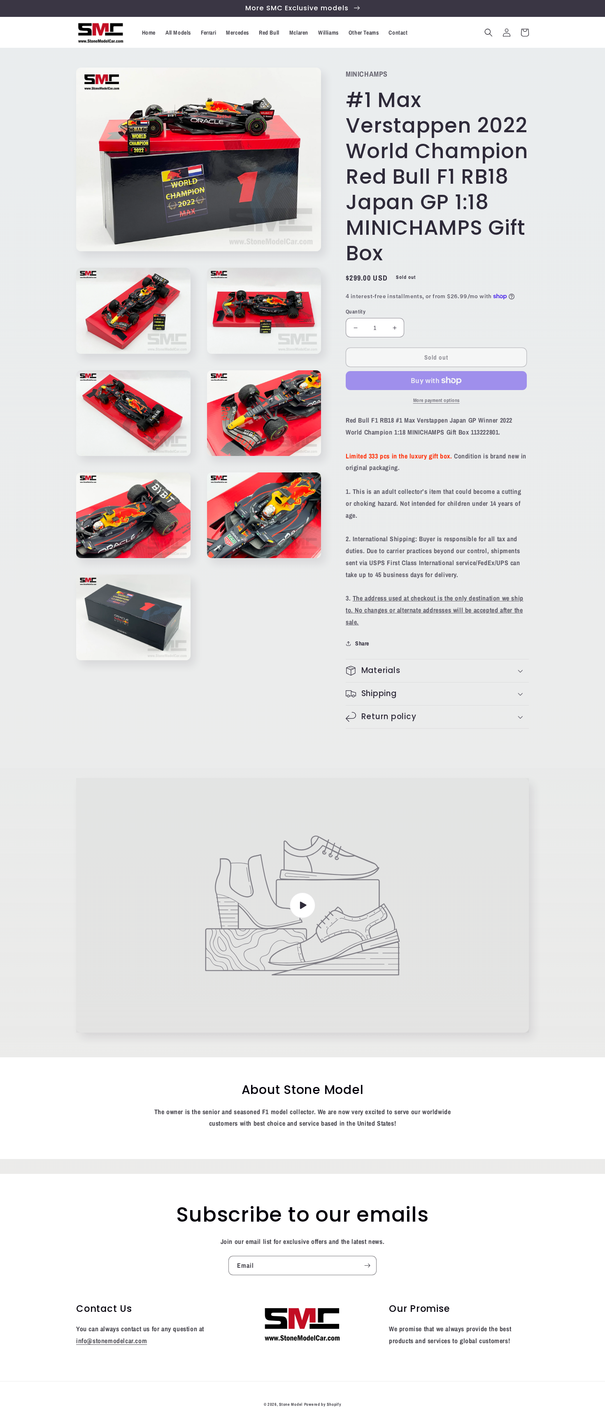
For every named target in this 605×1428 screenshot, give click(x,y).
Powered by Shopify (323, 1404)
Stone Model (290, 1404)
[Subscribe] (367, 1265)
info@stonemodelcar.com (111, 1340)
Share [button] (362, 643)
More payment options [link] (436, 400)
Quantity (355, 311)
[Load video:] (302, 905)
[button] (488, 32)
